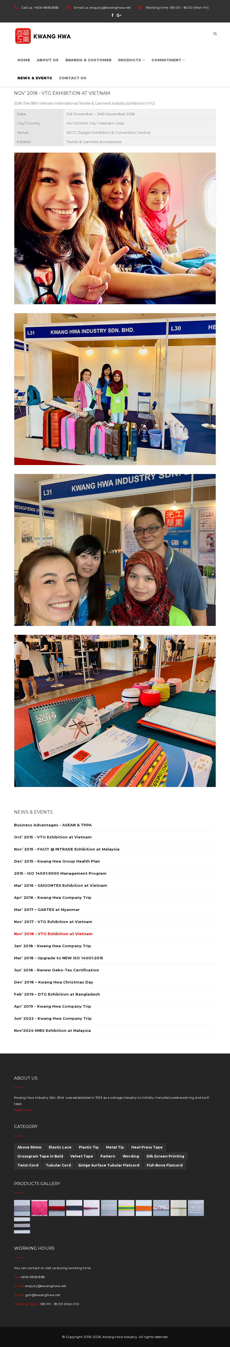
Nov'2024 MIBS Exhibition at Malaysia (52, 1030)
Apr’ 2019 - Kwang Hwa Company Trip (52, 1006)
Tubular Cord (58, 1165)
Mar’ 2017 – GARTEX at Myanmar (47, 909)
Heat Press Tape (147, 1147)
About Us (48, 60)
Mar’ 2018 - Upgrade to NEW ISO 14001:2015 (58, 958)
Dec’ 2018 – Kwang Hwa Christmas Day (53, 982)
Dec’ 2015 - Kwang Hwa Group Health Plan (57, 861)
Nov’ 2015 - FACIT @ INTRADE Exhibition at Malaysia (66, 849)
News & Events (34, 78)
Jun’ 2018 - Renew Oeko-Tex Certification (56, 970)
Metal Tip (115, 1147)
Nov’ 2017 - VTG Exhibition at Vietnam (53, 921)
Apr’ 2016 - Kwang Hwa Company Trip (52, 897)
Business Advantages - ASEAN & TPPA (53, 825)
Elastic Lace (60, 1147)
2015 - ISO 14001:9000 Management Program (60, 873)
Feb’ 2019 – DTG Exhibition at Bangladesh (57, 994)
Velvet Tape (81, 1156)
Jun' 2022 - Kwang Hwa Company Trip (53, 1018)
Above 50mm (29, 1147)
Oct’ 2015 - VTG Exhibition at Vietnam (53, 837)
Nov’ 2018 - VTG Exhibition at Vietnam (53, 933)
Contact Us (72, 78)
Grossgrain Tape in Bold (40, 1156)
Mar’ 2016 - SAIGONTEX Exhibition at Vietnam (60, 885)
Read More (22, 1110)
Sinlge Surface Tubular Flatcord (108, 1165)
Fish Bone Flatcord (165, 1165)
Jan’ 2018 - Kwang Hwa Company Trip (52, 946)
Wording (131, 1156)
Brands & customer (88, 60)
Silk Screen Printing (165, 1156)
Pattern (107, 1156)
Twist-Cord (27, 1165)
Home (23, 60)
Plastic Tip (89, 1147)
